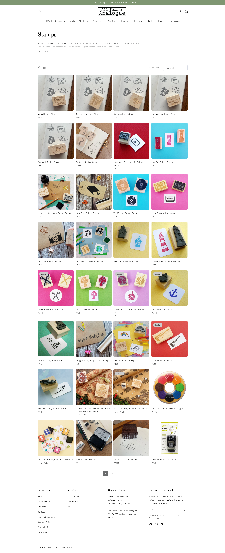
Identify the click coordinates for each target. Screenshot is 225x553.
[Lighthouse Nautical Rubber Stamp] (169, 240)
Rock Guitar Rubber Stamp (163, 360)
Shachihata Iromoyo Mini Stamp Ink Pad (55, 459)
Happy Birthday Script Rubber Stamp (92, 360)
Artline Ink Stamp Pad (85, 459)
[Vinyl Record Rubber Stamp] (131, 192)
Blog (40, 496)
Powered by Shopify (67, 547)
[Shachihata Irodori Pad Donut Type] (169, 387)
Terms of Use (177, 515)
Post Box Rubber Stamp (162, 162)
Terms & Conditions (46, 517)
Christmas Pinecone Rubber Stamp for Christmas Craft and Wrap (93, 409)
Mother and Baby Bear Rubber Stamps (130, 408)
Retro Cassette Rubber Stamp (164, 213)
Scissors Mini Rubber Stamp (50, 309)
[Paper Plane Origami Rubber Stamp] (56, 387)
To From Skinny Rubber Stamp (51, 360)
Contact (41, 511)
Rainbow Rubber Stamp (124, 360)
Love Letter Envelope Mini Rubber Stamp (128, 163)
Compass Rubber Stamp (124, 114)
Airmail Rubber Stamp (47, 114)
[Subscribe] (184, 510)
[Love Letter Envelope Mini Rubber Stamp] (131, 141)
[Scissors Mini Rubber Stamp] (56, 288)
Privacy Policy (44, 527)
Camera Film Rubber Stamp (88, 114)
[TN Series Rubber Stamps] (94, 141)
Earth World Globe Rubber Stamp (90, 261)
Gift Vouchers (44, 501)
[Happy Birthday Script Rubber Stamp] (94, 339)
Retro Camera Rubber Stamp (50, 261)
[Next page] (119, 473)
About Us (42, 506)
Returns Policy (44, 532)
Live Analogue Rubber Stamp (164, 114)
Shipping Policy (44, 522)
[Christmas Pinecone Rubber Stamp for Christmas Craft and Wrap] (94, 387)
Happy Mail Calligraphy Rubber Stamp (54, 213)
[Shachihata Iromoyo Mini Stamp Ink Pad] (56, 438)
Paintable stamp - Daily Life (163, 459)
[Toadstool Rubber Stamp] (94, 288)
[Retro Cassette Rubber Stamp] (169, 192)
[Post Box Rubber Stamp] (169, 141)
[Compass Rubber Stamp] (131, 93)
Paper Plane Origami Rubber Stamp (53, 408)
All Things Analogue (51, 547)
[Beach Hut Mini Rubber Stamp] (131, 240)
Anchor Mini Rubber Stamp (163, 309)
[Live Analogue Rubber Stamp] (169, 93)
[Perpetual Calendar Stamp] (131, 438)
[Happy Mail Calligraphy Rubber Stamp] (56, 192)
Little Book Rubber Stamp (87, 213)
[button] (40, 11)
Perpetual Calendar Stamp (125, 459)
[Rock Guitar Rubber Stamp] (169, 339)
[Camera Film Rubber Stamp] (94, 93)
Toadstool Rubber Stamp (87, 309)
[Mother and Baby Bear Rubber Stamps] (131, 387)
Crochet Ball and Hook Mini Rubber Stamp (129, 310)
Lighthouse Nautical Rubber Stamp (167, 261)
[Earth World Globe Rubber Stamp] (94, 240)
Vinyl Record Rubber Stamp (125, 213)
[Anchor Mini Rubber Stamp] (169, 288)
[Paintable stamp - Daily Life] (169, 438)
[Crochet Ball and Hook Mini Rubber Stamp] (131, 288)
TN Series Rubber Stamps (87, 162)
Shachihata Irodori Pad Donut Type (167, 408)
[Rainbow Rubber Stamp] (131, 339)
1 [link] (105, 473)
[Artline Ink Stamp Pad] (94, 438)
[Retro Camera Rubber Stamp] (56, 240)
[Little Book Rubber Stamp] (94, 192)
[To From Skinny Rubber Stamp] (56, 339)
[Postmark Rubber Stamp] (56, 141)
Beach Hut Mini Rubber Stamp (126, 261)
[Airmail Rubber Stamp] (56, 93)
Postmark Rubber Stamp (49, 162)
